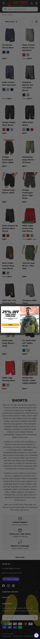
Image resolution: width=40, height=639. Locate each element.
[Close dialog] (38, 307)
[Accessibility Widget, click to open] (36, 635)
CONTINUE (10, 324)
